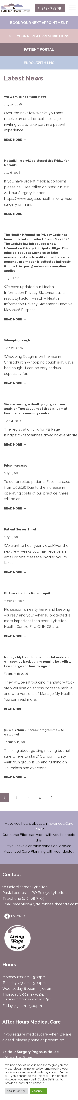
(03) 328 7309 (49, 8)
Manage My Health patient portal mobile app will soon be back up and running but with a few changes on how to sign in (38, 661)
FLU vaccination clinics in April (27, 593)
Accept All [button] (38, 1090)
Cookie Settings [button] (16, 1090)
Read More (15, 139)
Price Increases (15, 465)
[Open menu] (72, 8)
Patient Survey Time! (20, 529)
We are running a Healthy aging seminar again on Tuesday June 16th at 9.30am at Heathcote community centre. (35, 408)
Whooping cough (17, 340)
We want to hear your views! (25, 97)
